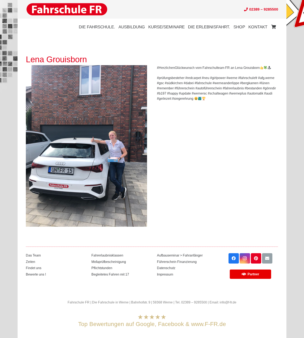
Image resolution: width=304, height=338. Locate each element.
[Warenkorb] (273, 27)
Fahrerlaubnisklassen (107, 255)
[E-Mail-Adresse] (267, 258)
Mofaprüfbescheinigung (108, 262)
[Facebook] (234, 258)
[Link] (67, 9)
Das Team (33, 255)
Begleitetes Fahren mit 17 (110, 274)
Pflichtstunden (101, 268)
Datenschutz (166, 268)
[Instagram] (245, 258)
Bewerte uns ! (36, 274)
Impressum (165, 274)
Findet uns (33, 268)
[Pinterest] (256, 258)
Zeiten (30, 262)
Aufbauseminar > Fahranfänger (180, 255)
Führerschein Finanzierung (177, 262)
